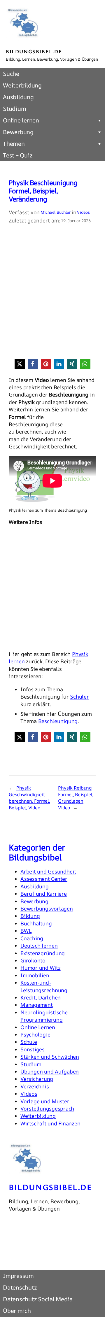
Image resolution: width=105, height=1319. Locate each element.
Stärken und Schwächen (49, 1056)
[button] (20, 364)
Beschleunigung (58, 721)
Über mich (17, 1311)
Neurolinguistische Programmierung (44, 1016)
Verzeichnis (34, 1086)
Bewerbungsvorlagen (46, 908)
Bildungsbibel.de (34, 51)
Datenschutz (19, 1287)
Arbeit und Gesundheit (48, 871)
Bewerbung (18, 132)
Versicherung (36, 1078)
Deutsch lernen (39, 945)
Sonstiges (32, 1049)
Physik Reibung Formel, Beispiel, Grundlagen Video (75, 798)
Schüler (79, 696)
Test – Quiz (17, 155)
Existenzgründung (42, 953)
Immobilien (34, 975)
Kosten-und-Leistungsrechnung (43, 986)
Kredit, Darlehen (40, 997)
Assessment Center (43, 878)
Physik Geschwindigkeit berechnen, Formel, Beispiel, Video (29, 798)
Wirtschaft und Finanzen (50, 1123)
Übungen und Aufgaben (49, 1071)
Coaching (31, 938)
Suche (11, 74)
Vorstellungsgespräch (47, 1108)
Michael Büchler (56, 212)
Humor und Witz (40, 967)
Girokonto (33, 960)
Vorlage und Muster (44, 1101)
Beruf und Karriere (43, 893)
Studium (14, 109)
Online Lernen (37, 1027)
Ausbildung (18, 97)
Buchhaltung (36, 923)
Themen (14, 144)
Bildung (30, 915)
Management (36, 1004)
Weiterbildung (22, 85)
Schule (28, 1041)
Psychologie (35, 1034)
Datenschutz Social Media (38, 1299)
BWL (26, 930)
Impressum (18, 1276)
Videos (83, 212)
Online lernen (21, 120)
